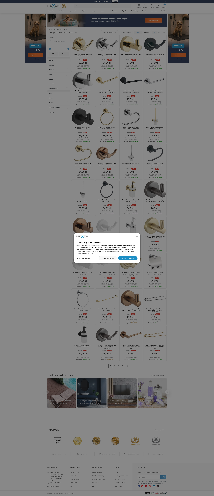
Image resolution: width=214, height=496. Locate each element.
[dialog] (107, 248)
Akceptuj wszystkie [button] (127, 258)
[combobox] (137, 236)
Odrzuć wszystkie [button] (108, 258)
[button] (83, 258)
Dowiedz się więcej (99, 253)
